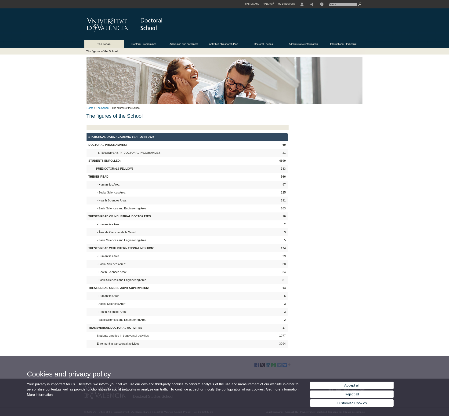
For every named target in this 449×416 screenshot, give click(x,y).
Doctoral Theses (263, 44)
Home (90, 107)
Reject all (352, 394)
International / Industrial (343, 44)
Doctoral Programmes (143, 44)
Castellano (252, 4)
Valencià (269, 4)
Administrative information (303, 44)
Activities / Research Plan (223, 44)
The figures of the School (102, 51)
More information (40, 395)
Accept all (351, 385)
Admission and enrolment (184, 44)
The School (104, 44)
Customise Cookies (352, 403)
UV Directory (286, 4)
